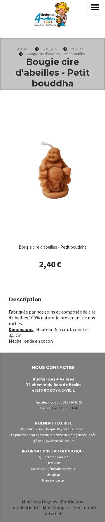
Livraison (53, 474)
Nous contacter (53, 480)
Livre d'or (53, 463)
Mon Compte (56, 507)
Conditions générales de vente (53, 468)
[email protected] (65, 408)
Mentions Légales (39, 502)
